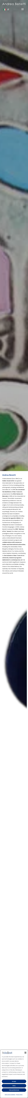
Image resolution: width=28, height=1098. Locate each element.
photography (6, 487)
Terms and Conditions (10, 1094)
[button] (25, 1052)
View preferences (14, 1090)
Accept (14, 1081)
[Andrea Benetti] (14, 4)
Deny (14, 1086)
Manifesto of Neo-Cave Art (13, 492)
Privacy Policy (19, 1094)
